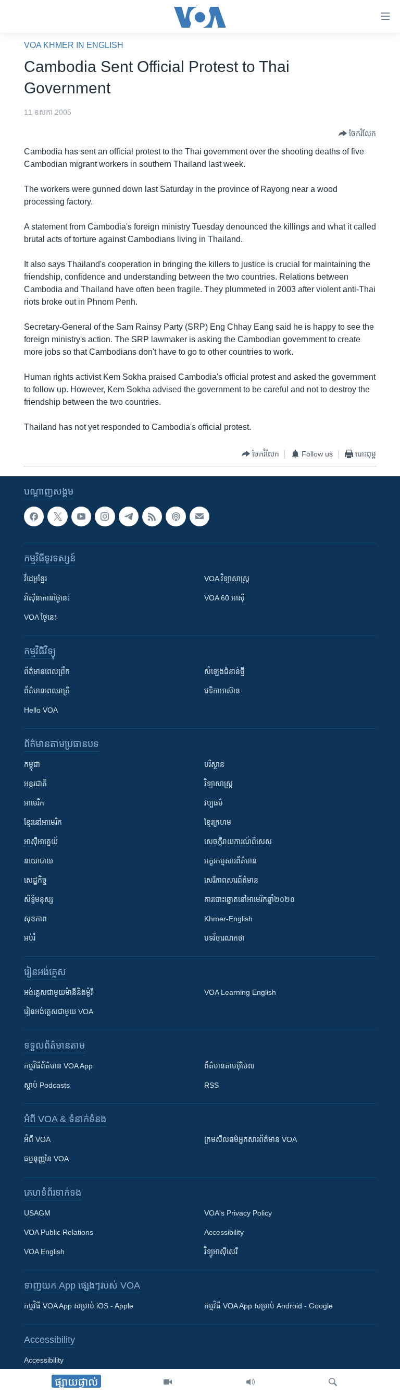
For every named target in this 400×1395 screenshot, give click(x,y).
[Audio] (250, 1382)
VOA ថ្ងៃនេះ (40, 617)
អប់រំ (29, 938)
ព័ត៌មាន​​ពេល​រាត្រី (47, 691)
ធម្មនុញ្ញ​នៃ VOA (46, 1159)
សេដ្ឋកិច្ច (35, 880)
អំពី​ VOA (37, 1139)
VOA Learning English (240, 992)
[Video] (167, 1382)
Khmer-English (228, 919)
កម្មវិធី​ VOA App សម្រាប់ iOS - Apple (78, 1306)
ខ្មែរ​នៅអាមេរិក (43, 822)
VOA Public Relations (58, 1232)
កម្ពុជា (32, 764)
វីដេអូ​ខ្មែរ (35, 578)
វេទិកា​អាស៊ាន (222, 691)
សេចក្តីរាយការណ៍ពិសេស (238, 841)
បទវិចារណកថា (224, 938)
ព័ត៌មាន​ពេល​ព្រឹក (47, 671)
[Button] (357, 133)
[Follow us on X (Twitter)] (57, 516)
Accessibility (224, 1232)
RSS (211, 1085)
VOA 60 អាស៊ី (224, 598)
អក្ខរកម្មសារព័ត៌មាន (230, 861)
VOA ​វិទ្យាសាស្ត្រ (226, 578)
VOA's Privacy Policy (238, 1213)
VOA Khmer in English (73, 45)
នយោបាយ (38, 861)
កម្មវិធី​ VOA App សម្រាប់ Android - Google (268, 1306)
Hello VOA (41, 710)
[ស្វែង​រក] (332, 1382)
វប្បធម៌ (213, 803)
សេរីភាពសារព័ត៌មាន (231, 880)
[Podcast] (175, 516)
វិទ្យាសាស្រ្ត (218, 783)
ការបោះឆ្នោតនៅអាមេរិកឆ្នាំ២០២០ (249, 899)
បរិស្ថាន (214, 764)
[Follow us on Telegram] (129, 516)
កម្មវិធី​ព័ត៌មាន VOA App (58, 1066)
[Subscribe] (199, 516)
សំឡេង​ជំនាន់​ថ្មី (224, 671)
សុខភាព (35, 919)
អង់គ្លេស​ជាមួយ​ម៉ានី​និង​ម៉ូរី (58, 992)
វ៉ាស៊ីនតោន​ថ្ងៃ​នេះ (47, 598)
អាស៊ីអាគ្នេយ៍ (41, 841)
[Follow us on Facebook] (34, 516)
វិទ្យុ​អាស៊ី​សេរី (221, 1251)
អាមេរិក (34, 803)
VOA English (44, 1251)
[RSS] (152, 516)
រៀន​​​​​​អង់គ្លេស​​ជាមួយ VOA (58, 1011)
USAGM (37, 1213)
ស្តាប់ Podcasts (47, 1085)
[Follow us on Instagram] (105, 516)
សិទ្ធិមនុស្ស (38, 899)
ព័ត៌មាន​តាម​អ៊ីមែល (229, 1066)
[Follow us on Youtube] (81, 516)
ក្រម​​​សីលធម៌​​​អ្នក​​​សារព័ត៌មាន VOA (250, 1139)
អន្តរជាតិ (35, 783)
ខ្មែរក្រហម (217, 822)
